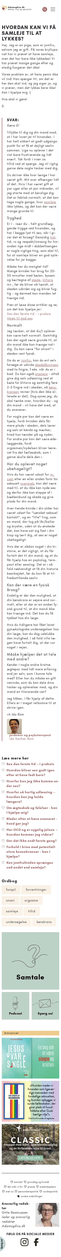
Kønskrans (44, 922)
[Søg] (44, 9)
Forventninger (36, 889)
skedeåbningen (46, 365)
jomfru (26, 360)
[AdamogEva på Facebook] (36, 1245)
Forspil (11, 889)
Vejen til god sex (20, 318)
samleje (50, 202)
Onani (10, 900)
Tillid (31, 911)
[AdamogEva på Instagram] (24, 1245)
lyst (52, 237)
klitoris (48, 280)
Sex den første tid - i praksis (29, 314)
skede (36, 280)
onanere (41, 374)
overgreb (27, 483)
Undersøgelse (16, 922)
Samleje (12, 911)
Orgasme (31, 900)
